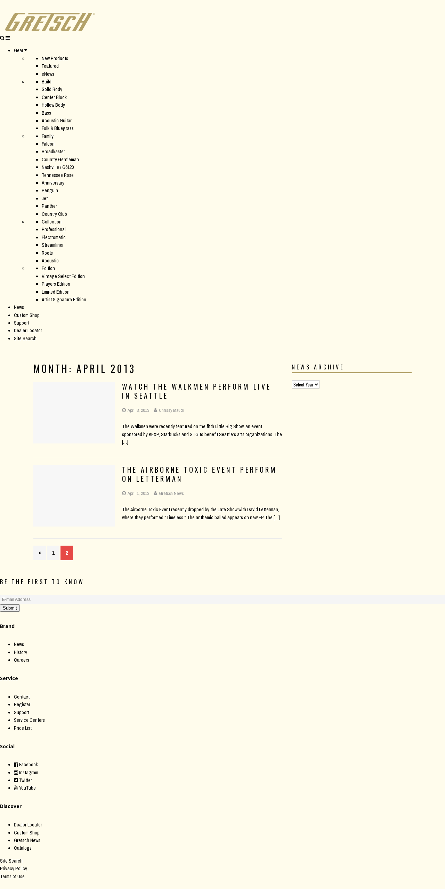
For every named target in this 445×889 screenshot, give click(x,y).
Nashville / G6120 (58, 167)
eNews (48, 74)
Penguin (50, 190)
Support (21, 323)
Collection (52, 222)
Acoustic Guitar (57, 120)
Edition (48, 268)
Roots (47, 253)
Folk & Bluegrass (58, 128)
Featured (50, 66)
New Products (55, 58)
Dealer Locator (28, 330)
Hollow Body (53, 105)
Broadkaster (53, 151)
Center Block (54, 97)
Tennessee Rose (58, 175)
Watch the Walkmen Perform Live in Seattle (196, 391)
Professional (54, 229)
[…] (125, 442)
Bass (46, 113)
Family (48, 136)
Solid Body (52, 89)
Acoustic (50, 261)
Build (46, 82)
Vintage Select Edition (63, 276)
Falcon (48, 144)
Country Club (54, 214)
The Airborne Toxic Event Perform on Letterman (199, 474)
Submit (10, 608)
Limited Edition (56, 292)
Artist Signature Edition (64, 299)
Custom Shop (27, 315)
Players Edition (56, 284)
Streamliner (53, 245)
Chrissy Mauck (171, 410)
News (19, 307)
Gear (18, 50)
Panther (49, 206)
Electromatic (54, 237)
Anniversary (53, 183)
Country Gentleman (60, 159)
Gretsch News (171, 493)
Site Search (25, 338)
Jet (45, 198)
